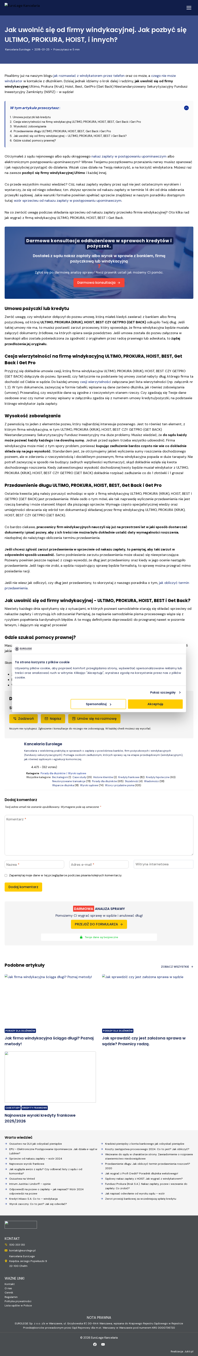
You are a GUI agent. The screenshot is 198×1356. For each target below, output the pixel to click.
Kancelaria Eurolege (18, 49)
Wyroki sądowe (77, 773)
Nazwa (12, 864)
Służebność (132, 781)
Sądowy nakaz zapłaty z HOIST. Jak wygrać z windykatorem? (144, 1178)
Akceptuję (155, 704)
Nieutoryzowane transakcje (68, 781)
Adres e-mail (82, 864)
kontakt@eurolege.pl (22, 1250)
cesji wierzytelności (95, 382)
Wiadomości (151, 781)
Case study (79, 777)
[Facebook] (94, 1344)
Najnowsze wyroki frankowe (26, 1163)
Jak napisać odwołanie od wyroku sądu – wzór (135, 1193)
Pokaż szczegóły (163, 692)
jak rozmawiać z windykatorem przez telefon (89, 76)
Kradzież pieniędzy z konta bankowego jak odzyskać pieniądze (144, 1143)
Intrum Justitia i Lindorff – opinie (30, 1184)
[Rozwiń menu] (188, 8)
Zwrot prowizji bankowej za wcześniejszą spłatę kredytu (140, 1198)
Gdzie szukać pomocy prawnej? (34, 140)
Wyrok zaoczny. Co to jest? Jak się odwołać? (38, 1204)
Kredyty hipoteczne (158, 777)
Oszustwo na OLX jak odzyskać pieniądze (35, 1143)
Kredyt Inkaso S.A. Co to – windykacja (33, 1198)
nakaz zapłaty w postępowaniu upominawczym (128, 156)
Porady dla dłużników (53, 773)
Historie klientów (103, 777)
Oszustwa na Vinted (22, 1178)
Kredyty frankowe (128, 777)
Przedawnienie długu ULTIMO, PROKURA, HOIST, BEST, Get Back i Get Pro (62, 131)
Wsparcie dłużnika (63, 785)
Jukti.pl (188, 1351)
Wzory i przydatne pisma (119, 785)
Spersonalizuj (96, 704)
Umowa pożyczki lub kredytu (32, 117)
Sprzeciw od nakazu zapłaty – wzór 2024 (35, 1158)
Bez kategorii (60, 777)
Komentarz (16, 819)
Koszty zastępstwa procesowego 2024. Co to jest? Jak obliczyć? (147, 1149)
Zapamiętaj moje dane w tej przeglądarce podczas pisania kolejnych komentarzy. (65, 875)
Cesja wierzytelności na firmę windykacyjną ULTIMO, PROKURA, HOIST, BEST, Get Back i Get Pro (77, 122)
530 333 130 (17, 1244)
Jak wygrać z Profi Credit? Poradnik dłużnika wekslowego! (141, 1173)
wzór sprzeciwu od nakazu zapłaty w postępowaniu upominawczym (67, 200)
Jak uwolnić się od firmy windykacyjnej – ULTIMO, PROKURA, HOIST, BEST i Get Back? (70, 136)
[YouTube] (103, 1344)
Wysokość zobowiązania (30, 126)
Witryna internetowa (152, 864)
